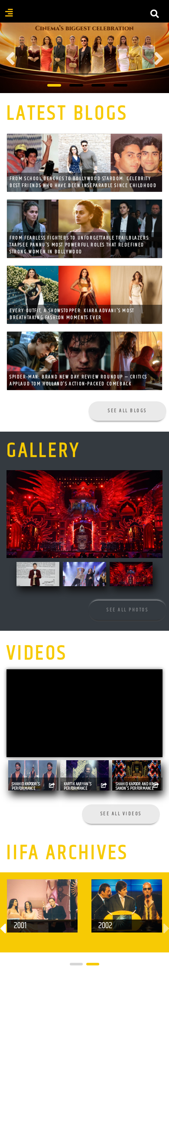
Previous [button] (10, 58)
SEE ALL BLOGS (127, 410)
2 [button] (76, 85)
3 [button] (98, 85)
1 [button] (54, 85)
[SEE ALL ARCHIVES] (123, 987)
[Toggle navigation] (84, 19)
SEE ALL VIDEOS (121, 813)
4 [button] (120, 85)
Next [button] (158, 58)
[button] (76, 964)
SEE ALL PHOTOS (127, 609)
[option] (84, 59)
